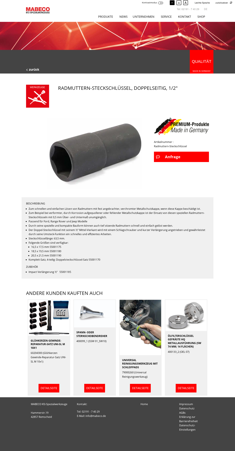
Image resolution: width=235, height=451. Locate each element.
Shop (201, 16)
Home (144, 404)
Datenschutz (186, 408)
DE (205, 9)
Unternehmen (143, 16)
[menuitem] (106, 17)
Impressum (186, 404)
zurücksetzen (222, 3)
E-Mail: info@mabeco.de (91, 416)
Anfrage (172, 156)
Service (166, 16)
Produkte (105, 16)
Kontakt (184, 16)
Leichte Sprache (202, 2)
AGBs (182, 412)
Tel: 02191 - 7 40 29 (188, 9)
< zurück (32, 69)
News (123, 16)
